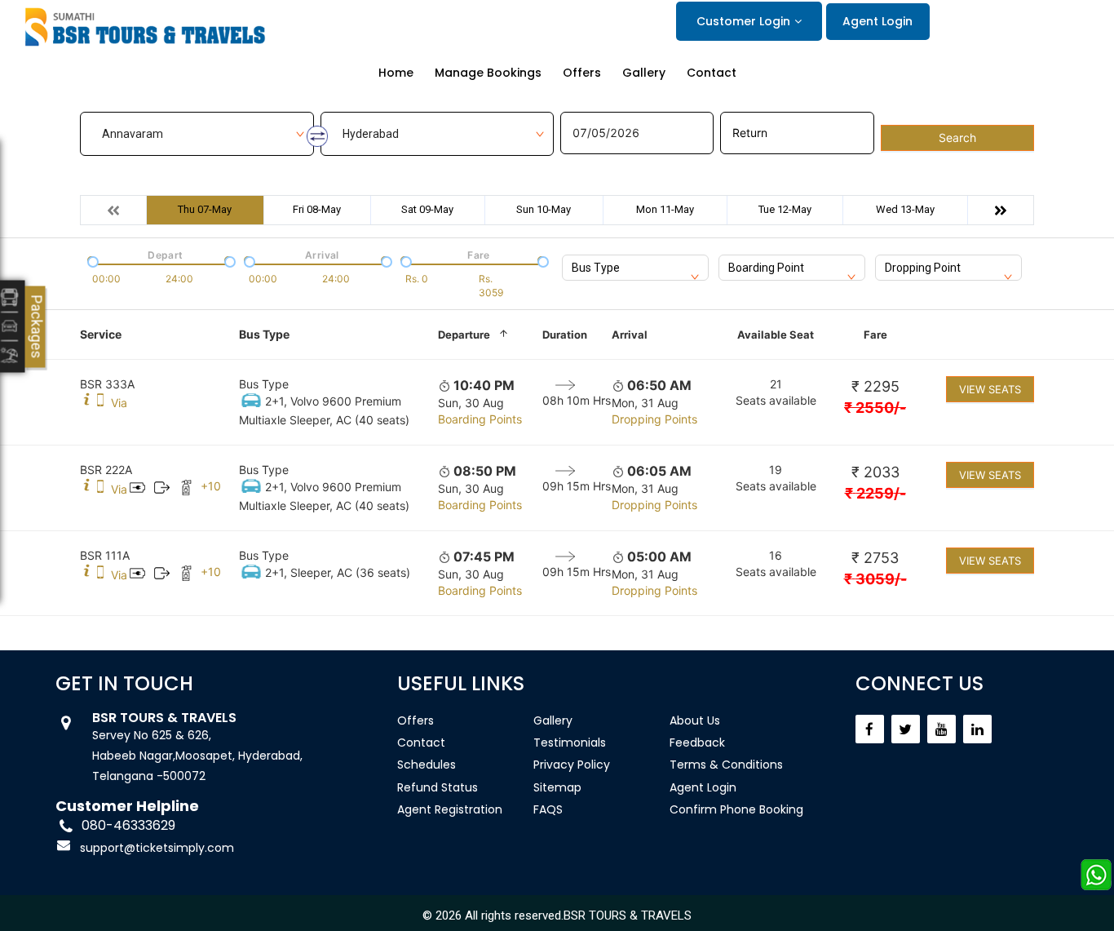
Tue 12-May (784, 209)
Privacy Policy (571, 764)
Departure (464, 334)
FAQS (548, 809)
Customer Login (743, 21)
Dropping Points (654, 419)
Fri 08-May (317, 209)
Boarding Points (480, 419)
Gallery (643, 73)
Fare (875, 334)
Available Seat (775, 334)
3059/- (875, 578)
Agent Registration (449, 809)
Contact (711, 73)
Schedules (426, 764)
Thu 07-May (205, 209)
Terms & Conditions (726, 764)
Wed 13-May (905, 209)
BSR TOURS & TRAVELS (628, 915)
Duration (564, 334)
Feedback (697, 742)
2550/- (875, 407)
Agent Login (877, 21)
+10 (211, 486)
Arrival (630, 334)
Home (395, 73)
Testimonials (569, 742)
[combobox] (635, 267)
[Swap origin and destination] (317, 136)
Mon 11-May (665, 209)
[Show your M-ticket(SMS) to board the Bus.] (100, 403)
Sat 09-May (427, 209)
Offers (582, 73)
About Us (695, 720)
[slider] (91, 260)
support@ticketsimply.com (157, 848)
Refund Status (437, 787)
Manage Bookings (488, 73)
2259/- (875, 493)
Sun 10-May (543, 209)
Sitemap (557, 787)
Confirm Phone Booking (736, 809)
